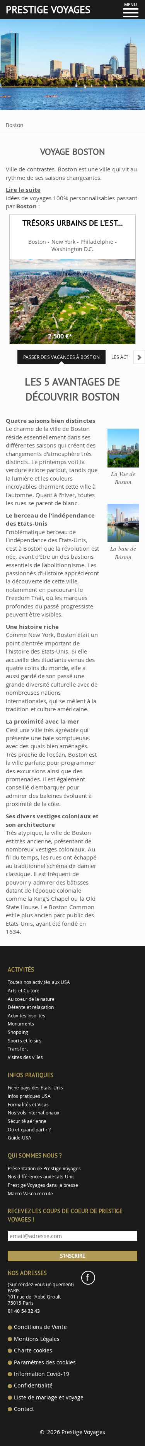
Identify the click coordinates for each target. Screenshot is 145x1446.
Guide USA (19, 1137)
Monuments (21, 1023)
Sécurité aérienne (27, 1121)
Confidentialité (33, 1385)
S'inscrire (72, 1255)
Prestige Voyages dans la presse (43, 1185)
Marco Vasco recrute (30, 1193)
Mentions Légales (37, 1338)
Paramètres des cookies (44, 1362)
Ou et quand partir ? (29, 1129)
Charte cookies (33, 1350)
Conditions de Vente (40, 1327)
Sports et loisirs (24, 1040)
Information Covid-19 (41, 1374)
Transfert (18, 1049)
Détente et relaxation (31, 1007)
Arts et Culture (23, 990)
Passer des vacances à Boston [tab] (61, 357)
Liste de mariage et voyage (49, 1397)
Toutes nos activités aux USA (39, 982)
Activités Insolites (26, 1015)
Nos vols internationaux (33, 1112)
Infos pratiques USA (29, 1096)
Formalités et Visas (28, 1104)
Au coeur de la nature (31, 999)
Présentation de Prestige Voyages (44, 1168)
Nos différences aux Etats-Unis (41, 1176)
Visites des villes (25, 1057)
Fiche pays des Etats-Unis (35, 1087)
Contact (24, 1409)
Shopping (18, 1032)
